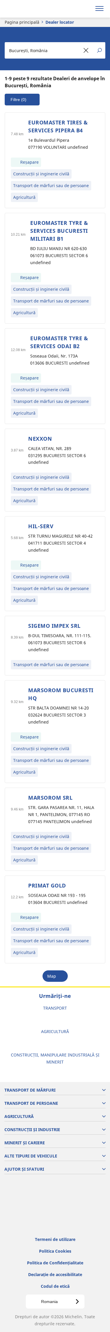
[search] (85, 9)
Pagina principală (22, 22)
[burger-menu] (99, 9)
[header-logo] (28, 9)
